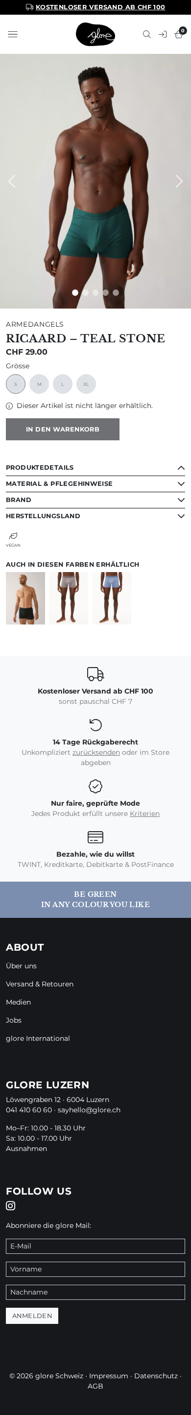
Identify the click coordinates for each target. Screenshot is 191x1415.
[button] (13, 34)
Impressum (108, 1375)
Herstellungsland (43, 516)
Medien (18, 1002)
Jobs (14, 1020)
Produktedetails (40, 467)
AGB (95, 1386)
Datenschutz (156, 1375)
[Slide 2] (96, 293)
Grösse (17, 366)
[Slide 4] (116, 293)
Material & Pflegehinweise (59, 483)
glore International (38, 1038)
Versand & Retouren (39, 984)
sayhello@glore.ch (89, 1109)
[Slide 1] (85, 293)
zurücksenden (96, 752)
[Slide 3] (105, 293)
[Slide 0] (75, 293)
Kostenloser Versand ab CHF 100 (101, 7)
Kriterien (145, 813)
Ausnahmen (26, 1148)
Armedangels (35, 324)
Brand (18, 500)
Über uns (21, 965)
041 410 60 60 (29, 1109)
